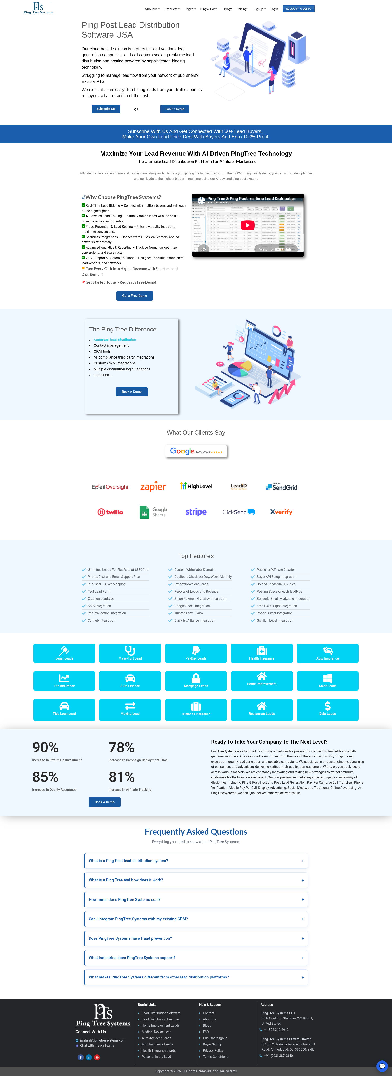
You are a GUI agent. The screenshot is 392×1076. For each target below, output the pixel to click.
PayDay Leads (196, 658)
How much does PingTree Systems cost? (196, 899)
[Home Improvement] (262, 676)
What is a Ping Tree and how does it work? (196, 880)
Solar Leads (327, 686)
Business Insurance (196, 714)
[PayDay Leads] (196, 651)
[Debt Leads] (328, 706)
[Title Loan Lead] (64, 706)
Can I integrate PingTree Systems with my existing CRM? (196, 919)
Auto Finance (130, 686)
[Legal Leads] (64, 651)
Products (171, 9)
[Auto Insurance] (328, 651)
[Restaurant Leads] (262, 706)
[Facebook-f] (81, 1057)
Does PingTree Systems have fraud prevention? (196, 938)
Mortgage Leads (196, 686)
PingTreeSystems (224, 1071)
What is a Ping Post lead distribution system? (196, 860)
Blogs (228, 9)
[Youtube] (97, 1057)
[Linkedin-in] (89, 1057)
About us (151, 9)
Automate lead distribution (115, 340)
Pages (189, 9)
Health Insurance (261, 658)
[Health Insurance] (262, 651)
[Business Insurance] (196, 706)
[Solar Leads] (328, 678)
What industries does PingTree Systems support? (196, 958)
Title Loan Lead (64, 714)
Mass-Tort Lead (130, 658)
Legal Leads (64, 658)
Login (274, 9)
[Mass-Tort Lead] (130, 651)
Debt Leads (327, 714)
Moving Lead (130, 714)
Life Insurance (64, 686)
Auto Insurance (327, 658)
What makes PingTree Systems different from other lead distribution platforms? (196, 977)
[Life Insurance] (64, 678)
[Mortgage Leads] (196, 678)
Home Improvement (261, 684)
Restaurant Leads (262, 714)
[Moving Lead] (130, 706)
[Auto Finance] (130, 678)
